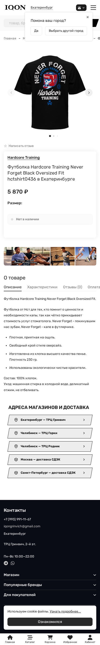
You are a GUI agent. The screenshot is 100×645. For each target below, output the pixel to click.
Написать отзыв (21, 146)
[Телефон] (81, 7)
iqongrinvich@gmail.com (22, 526)
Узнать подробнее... (65, 611)
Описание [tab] (13, 287)
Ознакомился (50, 621)
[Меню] (93, 8)
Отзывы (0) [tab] (72, 287)
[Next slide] (89, 92)
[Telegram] (6, 563)
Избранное (70, 639)
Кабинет (90, 642)
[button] (50, 136)
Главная (10, 38)
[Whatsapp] (12, 563)
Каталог (30, 642)
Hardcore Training (23, 157)
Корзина (50, 639)
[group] (50, 93)
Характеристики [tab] (42, 287)
